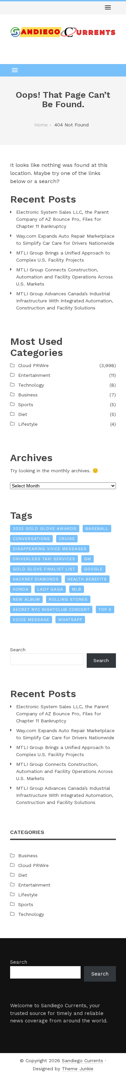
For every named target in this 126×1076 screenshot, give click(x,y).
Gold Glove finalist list (44, 569)
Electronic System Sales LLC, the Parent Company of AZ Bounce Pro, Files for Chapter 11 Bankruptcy (62, 219)
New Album (26, 599)
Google (93, 569)
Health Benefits (87, 579)
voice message (31, 619)
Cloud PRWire (33, 365)
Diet (22, 414)
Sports (25, 404)
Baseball (97, 528)
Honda (21, 589)
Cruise (67, 538)
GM (87, 559)
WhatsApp (70, 619)
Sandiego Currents (82, 1060)
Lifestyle (28, 424)
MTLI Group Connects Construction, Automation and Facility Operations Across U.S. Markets (64, 277)
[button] (107, 7)
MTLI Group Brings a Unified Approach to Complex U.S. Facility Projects (63, 256)
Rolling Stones (68, 599)
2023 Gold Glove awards (45, 528)
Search (18, 649)
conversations (31, 538)
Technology (31, 385)
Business (28, 394)
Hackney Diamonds (36, 579)
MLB (76, 589)
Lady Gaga (50, 589)
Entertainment (34, 375)
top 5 (105, 609)
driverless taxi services (44, 559)
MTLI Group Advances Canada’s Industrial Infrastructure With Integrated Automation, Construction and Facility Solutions (64, 300)
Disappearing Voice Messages (50, 548)
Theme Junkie (77, 1068)
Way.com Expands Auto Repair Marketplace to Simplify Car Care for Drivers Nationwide (65, 239)
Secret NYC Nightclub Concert (51, 609)
